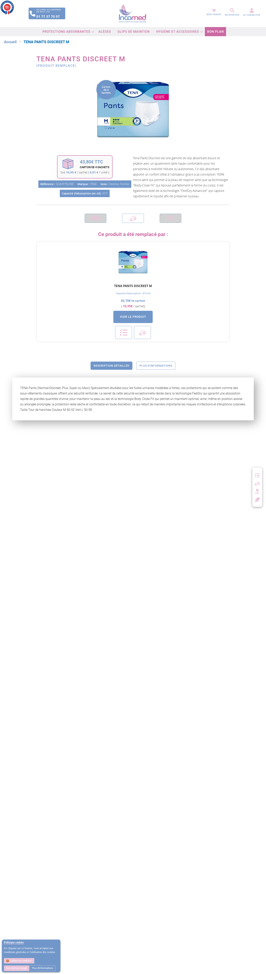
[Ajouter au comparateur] (133, 218)
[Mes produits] (257, 475)
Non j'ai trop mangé (16, 968)
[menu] (133, 31)
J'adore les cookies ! (20, 960)
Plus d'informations (42, 968)
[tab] (111, 366)
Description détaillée (111, 365)
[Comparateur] (257, 483)
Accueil (10, 42)
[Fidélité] (257, 499)
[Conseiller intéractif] (257, 492)
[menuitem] (67, 31)
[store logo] (133, 13)
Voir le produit (133, 317)
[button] (123, 332)
